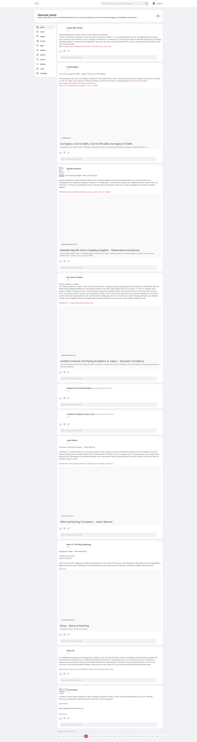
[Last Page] (165, 736)
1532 (147, 736)
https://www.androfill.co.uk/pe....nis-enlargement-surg (91, 669)
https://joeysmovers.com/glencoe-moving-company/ (91, 463)
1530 (138, 736)
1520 (90, 736)
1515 (67, 736)
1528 (128, 736)
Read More (62, 569)
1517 (76, 736)
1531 (142, 736)
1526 (119, 736)
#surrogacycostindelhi (68, 83)
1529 (133, 736)
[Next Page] (161, 736)
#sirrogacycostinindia (86, 83)
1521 (95, 736)
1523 (105, 736)
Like (60, 51)
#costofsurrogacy (140, 81)
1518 (81, 736)
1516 (72, 736)
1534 (157, 736)
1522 (100, 736)
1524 (109, 736)
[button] (124, 4)
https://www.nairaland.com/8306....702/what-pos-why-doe (87, 46)
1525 (114, 736)
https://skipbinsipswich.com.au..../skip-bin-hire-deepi (88, 192)
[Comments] (64, 51)
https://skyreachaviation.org (81, 303)
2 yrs (68, 31)
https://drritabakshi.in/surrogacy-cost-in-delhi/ (78, 85)
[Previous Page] (63, 736)
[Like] (65, 51)
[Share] (68, 51)
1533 (152, 736)
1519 (86, 736)
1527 (123, 736)
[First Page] (59, 736)
